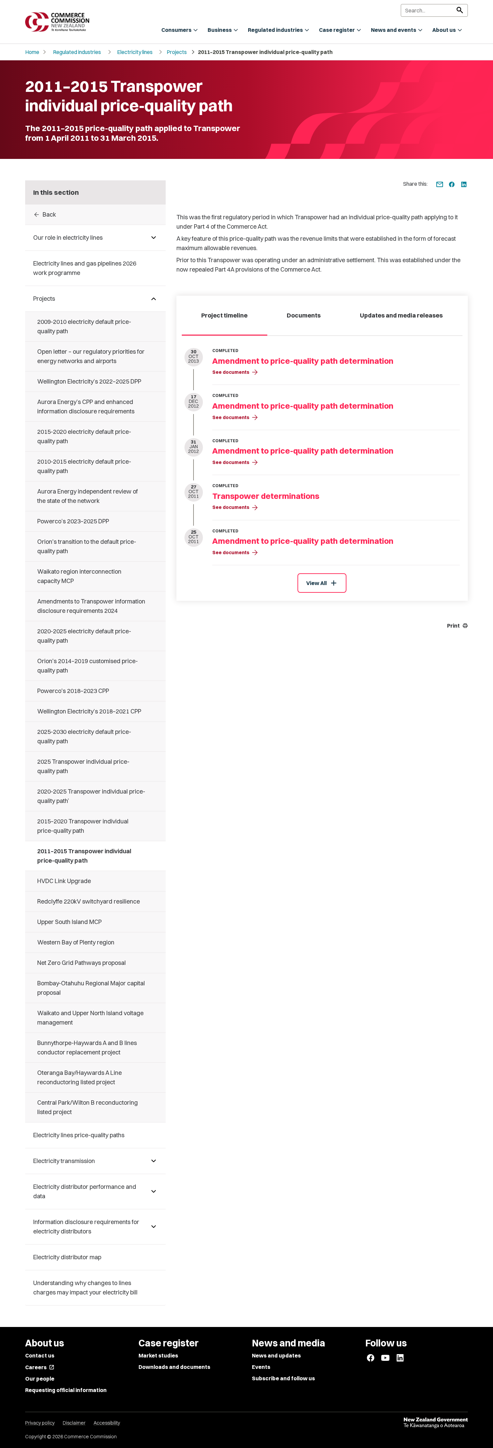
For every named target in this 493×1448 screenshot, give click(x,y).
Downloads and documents (174, 1367)
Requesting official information (66, 1390)
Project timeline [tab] (224, 315)
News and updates (276, 1355)
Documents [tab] (304, 315)
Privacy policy (40, 1423)
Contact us (39, 1355)
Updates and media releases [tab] (401, 315)
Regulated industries (77, 52)
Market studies (158, 1355)
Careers (39, 1367)
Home (32, 52)
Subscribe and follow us (283, 1378)
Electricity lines (135, 52)
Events (261, 1367)
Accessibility (107, 1423)
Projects (177, 52)
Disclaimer (74, 1423)
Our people (39, 1378)
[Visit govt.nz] (435, 1422)
